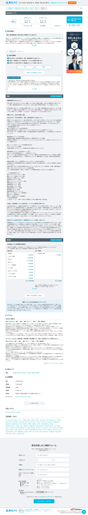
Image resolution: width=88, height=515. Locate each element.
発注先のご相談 (72, 2)
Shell (7, 422)
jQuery (51, 426)
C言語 (24, 420)
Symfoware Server (10, 426)
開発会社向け (28, 510)
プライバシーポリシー (45, 509)
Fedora (14, 433)
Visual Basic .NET (23, 422)
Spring (17, 426)
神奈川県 (19, 373)
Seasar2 (59, 426)
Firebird (25, 424)
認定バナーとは (47, 510)
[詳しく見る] (74, 52)
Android (46, 428)
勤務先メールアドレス (25, 469)
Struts (7, 428)
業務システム (37, 7)
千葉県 (29, 373)
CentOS (54, 428)
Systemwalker (9, 431)
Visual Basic (15, 422)
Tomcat (45, 429)
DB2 (21, 424)
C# (18, 420)
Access (36, 431)
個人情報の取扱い (49, 496)
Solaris (7, 429)
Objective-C (53, 420)
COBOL (28, 420)
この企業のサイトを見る (75, 25)
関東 (7, 373)
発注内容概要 (22, 481)
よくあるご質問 (28, 509)
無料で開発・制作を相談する (76, 19)
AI (6, 420)
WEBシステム (37, 9)
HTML (32, 420)
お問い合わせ (21, 512)
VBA (10, 422)
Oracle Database (45, 424)
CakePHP (25, 426)
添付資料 (21, 490)
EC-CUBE (28, 428)
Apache (20, 429)
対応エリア (58, 25)
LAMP (30, 431)
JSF (55, 426)
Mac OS (38, 428)
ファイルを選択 (40, 492)
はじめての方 (22, 2)
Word (7, 433)
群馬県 (37, 373)
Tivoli (15, 431)
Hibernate (46, 426)
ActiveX (55, 429)
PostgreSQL (56, 422)
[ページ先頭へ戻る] (84, 511)
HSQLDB (34, 424)
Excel (40, 431)
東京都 (14, 373)
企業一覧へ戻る (35, 403)
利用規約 (41, 496)
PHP (12, 420)
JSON (47, 420)
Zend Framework (14, 428)
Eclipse (26, 431)
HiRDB (29, 424)
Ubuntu (12, 429)
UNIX (16, 429)
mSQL (38, 424)
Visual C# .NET (32, 422)
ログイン (80, 2)
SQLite (52, 424)
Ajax (10, 433)
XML (46, 422)
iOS (42, 428)
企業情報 (43, 25)
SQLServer (8, 424)
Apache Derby (15, 424)
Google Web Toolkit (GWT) (36, 426)
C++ (21, 420)
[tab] (13, 51)
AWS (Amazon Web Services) (13, 412)
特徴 (25, 66)
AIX (58, 428)
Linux (50, 428)
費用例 (43, 66)
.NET (21, 426)
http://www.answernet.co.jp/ (22, 396)
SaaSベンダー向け (37, 510)
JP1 (33, 431)
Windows (33, 428)
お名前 (20, 460)
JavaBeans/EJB (20, 433)
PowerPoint (58, 431)
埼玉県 (24, 373)
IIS (23, 429)
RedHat (61, 428)
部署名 (20, 465)
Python (15, 420)
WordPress (22, 428)
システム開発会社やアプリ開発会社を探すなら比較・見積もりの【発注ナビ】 (20, 7)
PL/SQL (59, 420)
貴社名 (20, 455)
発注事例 (37, 2)
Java (8, 420)
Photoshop (51, 431)
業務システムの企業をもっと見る (34, 72)
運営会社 (21, 509)
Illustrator (45, 431)
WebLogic (50, 429)
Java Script (42, 420)
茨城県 (33, 373)
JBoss (26, 429)
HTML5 (37, 420)
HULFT (60, 429)
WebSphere (21, 431)
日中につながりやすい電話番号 (26, 474)
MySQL (50, 422)
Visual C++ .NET (41, 422)
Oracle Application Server (35, 429)
